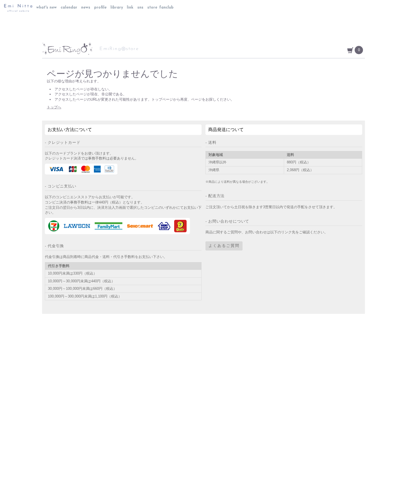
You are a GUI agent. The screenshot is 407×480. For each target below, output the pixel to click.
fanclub (166, 8)
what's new (46, 8)
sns (140, 8)
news (85, 8)
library (116, 8)
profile (100, 8)
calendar (69, 8)
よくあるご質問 (223, 246)
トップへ (54, 107)
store (152, 8)
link (130, 8)
